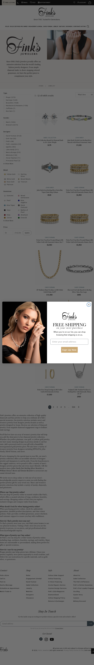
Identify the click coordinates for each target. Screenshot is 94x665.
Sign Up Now (69, 350)
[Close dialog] (89, 305)
